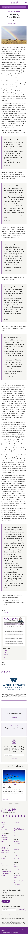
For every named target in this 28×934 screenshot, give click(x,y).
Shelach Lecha (14, 725)
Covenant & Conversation (14, 11)
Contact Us (17, 884)
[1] (8, 419)
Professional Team (18, 882)
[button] (9, 803)
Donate (6, 901)
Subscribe (14, 758)
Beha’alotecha (11, 23)
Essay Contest (17, 855)
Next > (14, 732)
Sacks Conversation (19, 868)
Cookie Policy (20, 914)
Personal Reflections (6, 829)
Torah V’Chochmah (18, 858)
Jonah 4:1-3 (6, 319)
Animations (17, 843)
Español (6, 654)
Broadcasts (4, 860)
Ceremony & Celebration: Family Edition (18, 834)
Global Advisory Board (19, 881)
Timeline (3, 824)
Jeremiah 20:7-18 (8, 376)
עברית (5, 652)
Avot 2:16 (15, 505)
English (5, 650)
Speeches (3, 862)
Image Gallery (4, 826)
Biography (3, 822)
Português (6, 657)
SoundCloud (4, 613)
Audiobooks (4, 839)
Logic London (15, 932)
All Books (3, 835)
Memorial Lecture (18, 870)
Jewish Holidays (5, 850)
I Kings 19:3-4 (7, 270)
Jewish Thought (5, 852)
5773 (13, 784)
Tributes (3, 828)
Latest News (17, 849)
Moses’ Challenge (9, 787)
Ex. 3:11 (11, 440)
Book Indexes (4, 837)
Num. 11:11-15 (7, 220)
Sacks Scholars (18, 857)
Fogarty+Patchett (6, 932)
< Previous (14, 717)
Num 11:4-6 (7, 165)
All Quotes (16, 822)
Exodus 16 (17, 174)
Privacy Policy (12, 914)
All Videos (16, 841)
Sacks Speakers (5, 873)
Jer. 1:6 (21, 442)
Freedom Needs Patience (14, 728)
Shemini (14, 711)
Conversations (5, 865)
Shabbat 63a (4, 85)
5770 (17, 23)
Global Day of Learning (17, 865)
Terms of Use (4, 914)
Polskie (5, 656)
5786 (15, 784)
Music (2, 841)
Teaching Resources (6, 871)
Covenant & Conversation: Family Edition (19, 829)
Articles (3, 858)
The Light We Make (14, 713)
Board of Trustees (18, 879)
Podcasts (3, 863)
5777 (20, 23)
